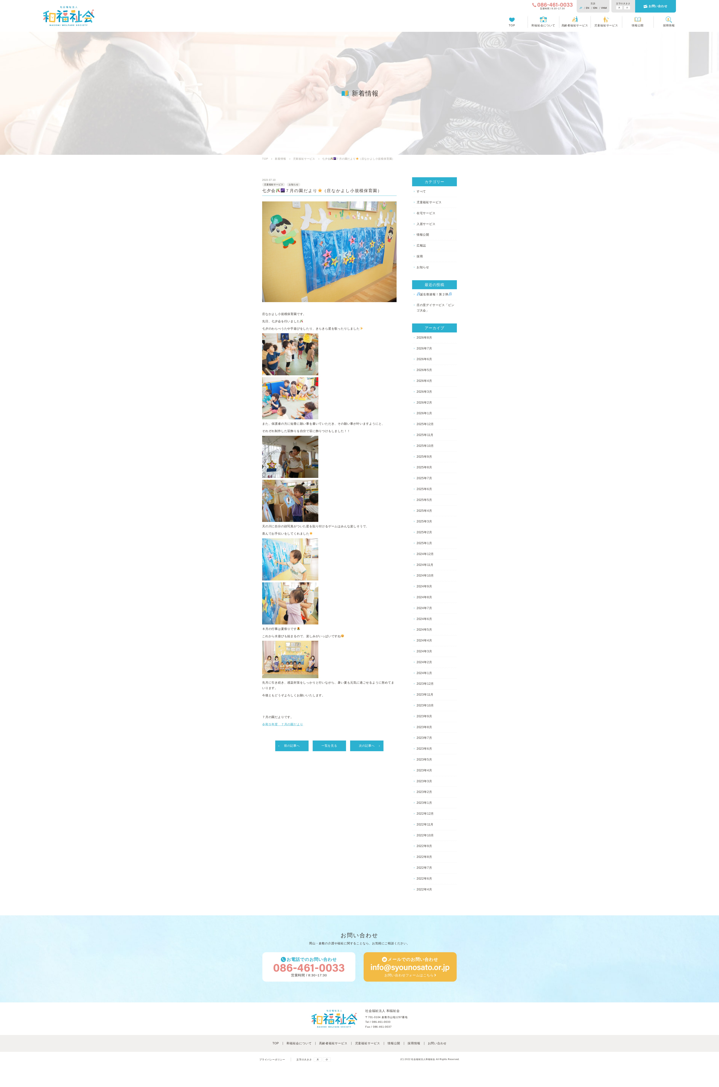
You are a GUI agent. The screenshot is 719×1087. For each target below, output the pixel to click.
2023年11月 (425, 694)
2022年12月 (425, 813)
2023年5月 (424, 759)
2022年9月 (424, 846)
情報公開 (638, 25)
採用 (420, 256)
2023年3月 (424, 781)
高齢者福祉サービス (575, 25)
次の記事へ (367, 745)
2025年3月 (424, 521)
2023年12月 (425, 683)
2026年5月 (424, 370)
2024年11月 (425, 564)
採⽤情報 (414, 1043)
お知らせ (423, 267)
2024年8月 (424, 597)
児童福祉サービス (606, 25)
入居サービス (426, 224)
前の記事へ (292, 745)
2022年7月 (424, 867)
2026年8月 (424, 337)
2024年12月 (425, 554)
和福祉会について (543, 25)
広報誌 (421, 245)
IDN (595, 7)
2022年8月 (424, 856)
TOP (512, 25)
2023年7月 (424, 737)
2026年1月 (424, 413)
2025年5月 (424, 499)
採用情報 (669, 25)
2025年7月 (424, 478)
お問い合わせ (658, 6)
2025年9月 (424, 456)
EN (587, 7)
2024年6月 (424, 619)
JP (580, 7)
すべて (421, 191)
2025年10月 (425, 445)
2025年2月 (424, 532)
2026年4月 (424, 380)
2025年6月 (424, 489)
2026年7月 (424, 348)
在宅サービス (426, 213)
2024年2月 (424, 662)
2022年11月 (425, 824)
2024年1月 (424, 673)
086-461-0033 (381, 1021)
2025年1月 (424, 543)
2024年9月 (424, 586)
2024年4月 (424, 640)
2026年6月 (424, 359)
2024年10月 (425, 575)
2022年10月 (425, 835)
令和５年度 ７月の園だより (282, 724)
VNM (604, 7)
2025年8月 (424, 467)
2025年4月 (424, 510)
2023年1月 (424, 802)
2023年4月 (424, 770)
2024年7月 (424, 608)
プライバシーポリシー (272, 1059)
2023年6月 (424, 748)
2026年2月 (424, 402)
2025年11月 (425, 435)
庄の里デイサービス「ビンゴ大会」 (435, 307)
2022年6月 (424, 878)
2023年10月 (425, 705)
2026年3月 (424, 391)
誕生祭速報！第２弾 (434, 294)
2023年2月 (424, 791)
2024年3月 (424, 651)
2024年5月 (424, 629)
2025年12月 (425, 424)
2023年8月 (424, 727)
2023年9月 (424, 716)
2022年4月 (424, 889)
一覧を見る (329, 745)
